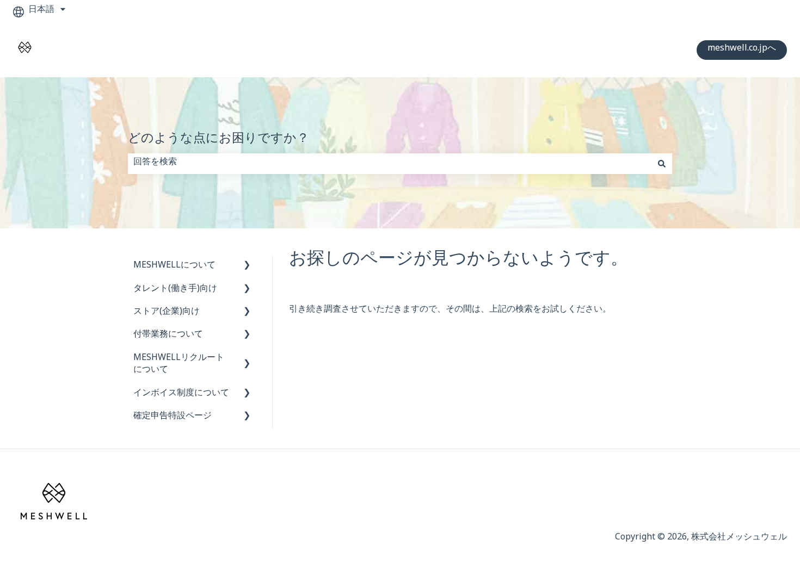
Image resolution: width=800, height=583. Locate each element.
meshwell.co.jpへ (741, 50)
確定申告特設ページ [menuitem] (172, 417)
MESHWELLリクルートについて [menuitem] (178, 365)
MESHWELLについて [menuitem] (174, 267)
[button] (247, 268)
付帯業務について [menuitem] (168, 336)
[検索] (661, 163)
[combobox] (389, 163)
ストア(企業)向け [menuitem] (166, 313)
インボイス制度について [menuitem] (181, 395)
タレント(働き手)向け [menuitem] (175, 290)
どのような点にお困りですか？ (218, 141)
